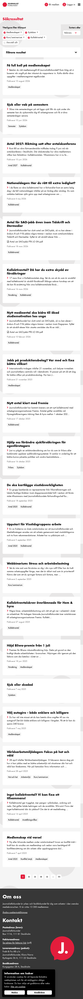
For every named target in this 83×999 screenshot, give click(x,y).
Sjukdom (22, 126)
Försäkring (12, 295)
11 (59, 877)
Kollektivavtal (26, 165)
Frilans (11, 467)
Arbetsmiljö (25, 777)
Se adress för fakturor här (14, 942)
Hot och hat (13, 777)
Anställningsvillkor (29, 820)
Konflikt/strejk (26, 859)
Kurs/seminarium (15, 585)
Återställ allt (12, 42)
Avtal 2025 (12, 506)
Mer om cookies (18, 986)
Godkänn (39, 992)
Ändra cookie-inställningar (15, 912)
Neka (14, 992)
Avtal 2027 (12, 165)
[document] (28, 983)
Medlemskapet (14, 87)
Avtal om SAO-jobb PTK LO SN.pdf (26, 241)
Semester (12, 126)
